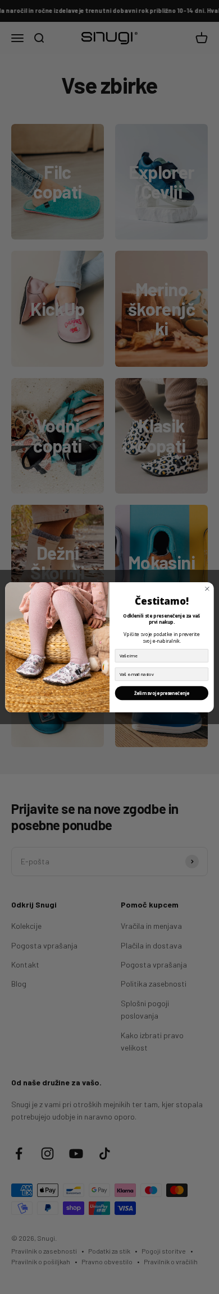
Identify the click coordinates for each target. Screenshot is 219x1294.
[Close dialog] (207, 588)
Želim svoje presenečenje (161, 693)
